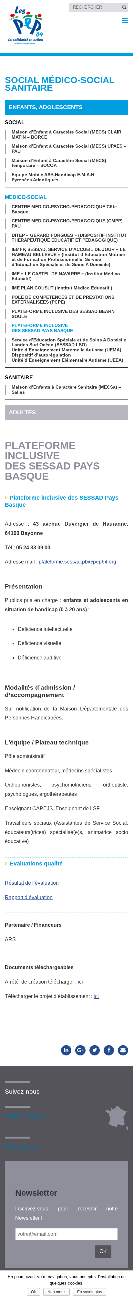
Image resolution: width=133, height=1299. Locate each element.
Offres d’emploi (25, 1116)
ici (80, 982)
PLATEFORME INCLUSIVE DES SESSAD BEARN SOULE (63, 314)
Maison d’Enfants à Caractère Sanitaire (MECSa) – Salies (66, 390)
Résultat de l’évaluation (32, 883)
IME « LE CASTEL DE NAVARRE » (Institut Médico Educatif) (66, 276)
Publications (22, 1147)
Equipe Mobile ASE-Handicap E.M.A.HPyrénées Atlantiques (53, 177)
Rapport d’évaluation (29, 897)
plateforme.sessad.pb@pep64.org (77, 561)
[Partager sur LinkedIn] (66, 1050)
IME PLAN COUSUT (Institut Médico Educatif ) (62, 288)
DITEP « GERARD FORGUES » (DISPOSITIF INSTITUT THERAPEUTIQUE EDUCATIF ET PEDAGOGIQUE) (69, 238)
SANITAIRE (19, 377)
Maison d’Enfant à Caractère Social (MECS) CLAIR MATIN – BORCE (66, 135)
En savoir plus (89, 1292)
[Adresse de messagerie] (123, 1050)
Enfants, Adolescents (46, 107)
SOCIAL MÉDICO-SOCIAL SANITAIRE (59, 84)
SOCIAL (15, 122)
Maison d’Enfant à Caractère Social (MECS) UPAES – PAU (69, 149)
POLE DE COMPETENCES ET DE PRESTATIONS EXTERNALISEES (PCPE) (63, 300)
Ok (33, 1292)
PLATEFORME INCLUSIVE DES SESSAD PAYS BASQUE (42, 328)
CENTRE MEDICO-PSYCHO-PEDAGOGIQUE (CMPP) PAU (67, 223)
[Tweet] (94, 1050)
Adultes (22, 412)
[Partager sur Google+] (80, 1050)
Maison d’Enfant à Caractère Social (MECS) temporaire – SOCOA (59, 163)
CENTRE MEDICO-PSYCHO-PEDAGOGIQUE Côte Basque (64, 209)
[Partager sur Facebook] (109, 1050)
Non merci (56, 1292)
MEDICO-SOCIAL (26, 197)
